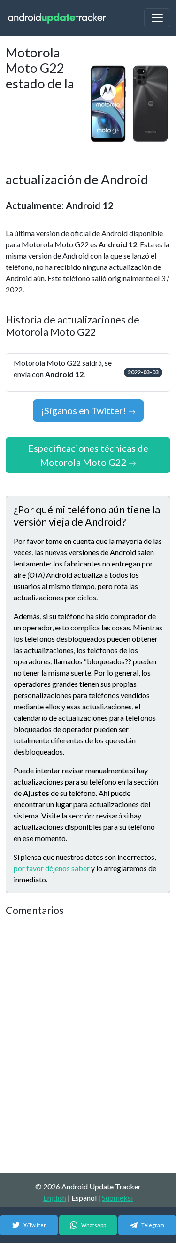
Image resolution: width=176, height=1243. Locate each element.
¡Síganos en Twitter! (84, 410)
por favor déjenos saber (52, 868)
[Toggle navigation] (157, 17)
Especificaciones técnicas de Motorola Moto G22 (88, 455)
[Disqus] (88, 1045)
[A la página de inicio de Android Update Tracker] (57, 18)
